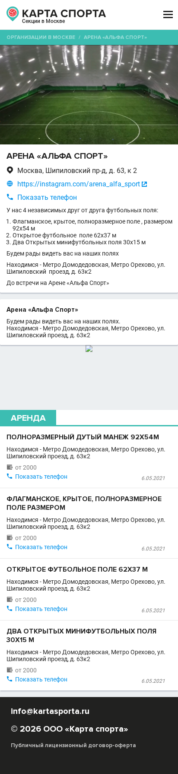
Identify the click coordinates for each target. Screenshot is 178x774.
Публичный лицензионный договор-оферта (73, 745)
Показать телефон (47, 197)
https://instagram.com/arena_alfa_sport (78, 184)
